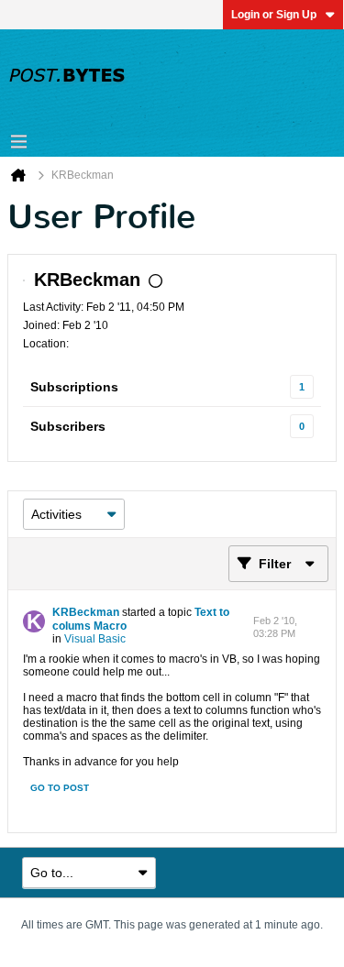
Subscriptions (74, 386)
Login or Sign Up (273, 14)
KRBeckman (85, 612)
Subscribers (67, 426)
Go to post (59, 788)
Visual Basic (95, 638)
